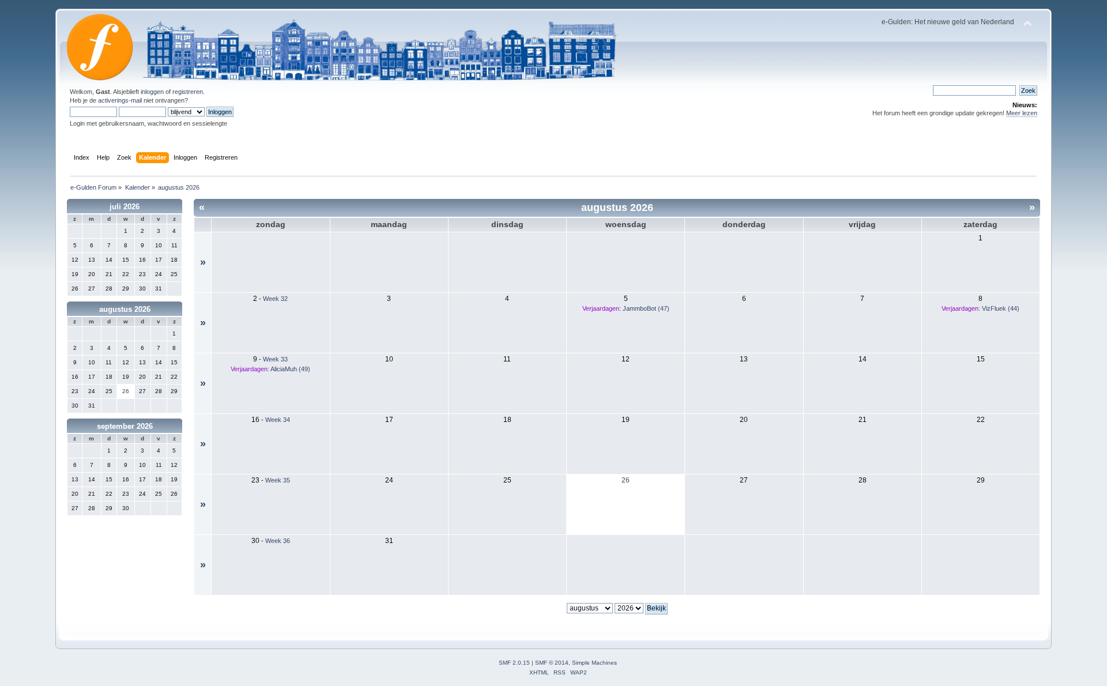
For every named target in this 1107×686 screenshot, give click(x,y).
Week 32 (275, 298)
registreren (187, 91)
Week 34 (277, 419)
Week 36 (277, 540)
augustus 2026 (124, 309)
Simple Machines (594, 662)
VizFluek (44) (1000, 308)
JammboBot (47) (646, 308)
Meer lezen (1021, 113)
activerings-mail (120, 100)
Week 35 (277, 480)
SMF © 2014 (551, 662)
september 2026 (125, 426)
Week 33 (275, 359)
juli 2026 (125, 206)
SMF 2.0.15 (514, 662)
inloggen (152, 91)
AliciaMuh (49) (290, 368)
